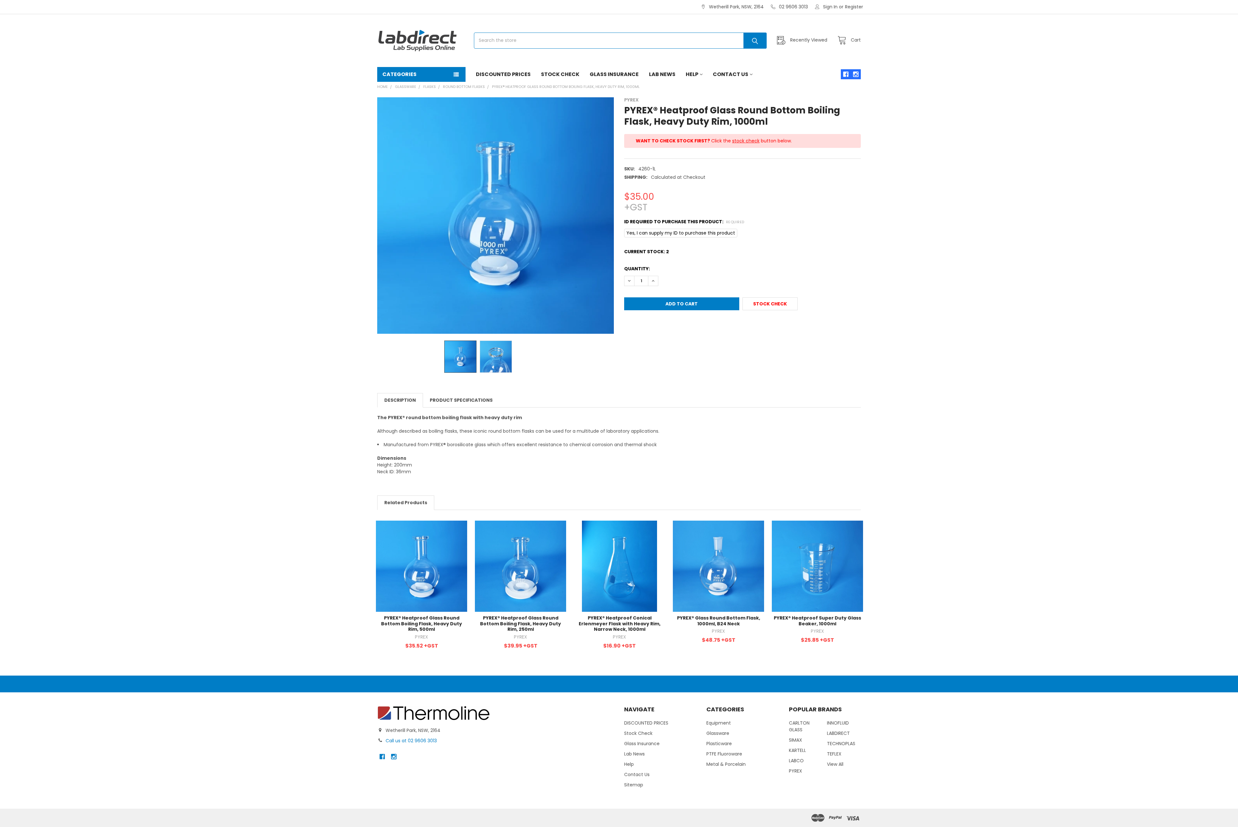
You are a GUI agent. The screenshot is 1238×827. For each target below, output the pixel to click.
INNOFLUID (838, 723)
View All (835, 764)
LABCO (796, 760)
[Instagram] (856, 74)
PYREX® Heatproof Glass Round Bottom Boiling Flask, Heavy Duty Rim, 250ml (520, 623)
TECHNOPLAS (841, 743)
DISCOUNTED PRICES (503, 74)
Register (854, 7)
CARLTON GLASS (799, 726)
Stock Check (560, 74)
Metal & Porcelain (726, 764)
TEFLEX (834, 754)
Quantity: (637, 268)
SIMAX (795, 740)
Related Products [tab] (405, 502)
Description (400, 400)
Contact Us (730, 74)
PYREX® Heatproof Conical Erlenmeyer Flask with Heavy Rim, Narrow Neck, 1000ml (620, 623)
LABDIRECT (838, 733)
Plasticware (719, 743)
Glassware (717, 733)
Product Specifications (461, 400)
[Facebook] (846, 74)
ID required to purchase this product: (684, 221)
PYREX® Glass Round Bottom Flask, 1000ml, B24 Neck (718, 621)
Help (692, 74)
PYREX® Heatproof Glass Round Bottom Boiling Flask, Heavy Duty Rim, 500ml (421, 623)
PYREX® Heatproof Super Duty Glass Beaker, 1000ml (817, 621)
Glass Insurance (614, 74)
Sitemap (633, 785)
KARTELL (797, 750)
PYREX (795, 771)
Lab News (662, 74)
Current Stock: (646, 251)
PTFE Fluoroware (724, 754)
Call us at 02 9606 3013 (411, 740)
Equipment (718, 723)
